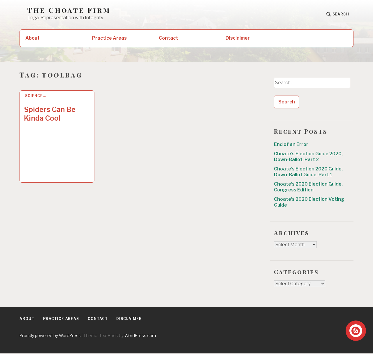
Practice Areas (109, 38)
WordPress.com (140, 335)
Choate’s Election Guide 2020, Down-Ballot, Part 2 (308, 156)
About (32, 38)
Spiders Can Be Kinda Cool (49, 113)
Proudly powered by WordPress (50, 335)
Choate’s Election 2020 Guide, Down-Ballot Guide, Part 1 (308, 171)
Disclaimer (238, 38)
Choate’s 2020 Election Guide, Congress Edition (308, 187)
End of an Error (291, 144)
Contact (168, 38)
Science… (35, 96)
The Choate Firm (69, 10)
